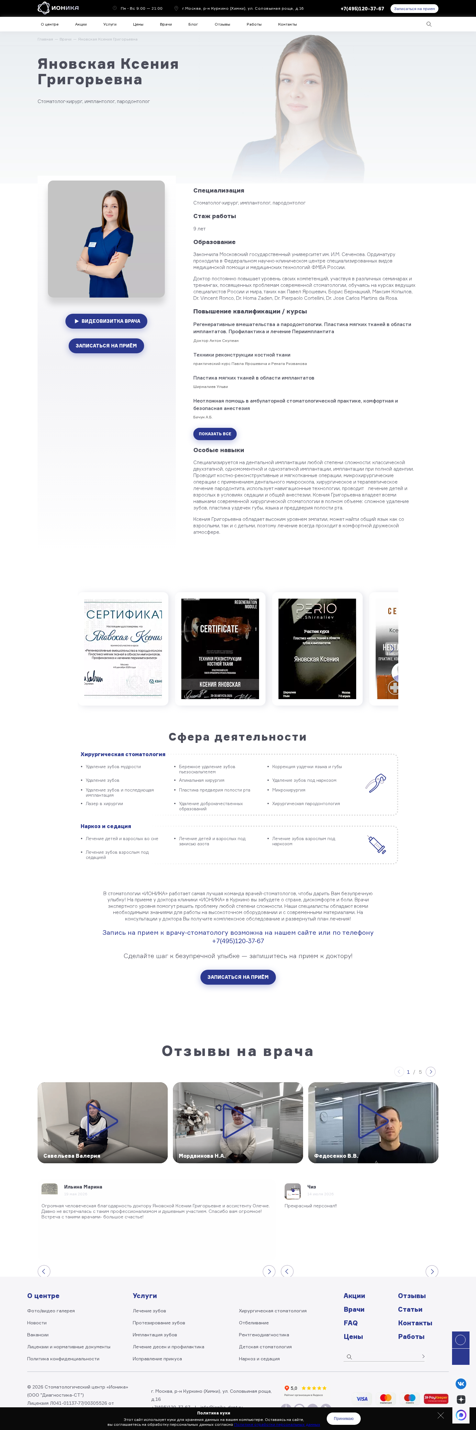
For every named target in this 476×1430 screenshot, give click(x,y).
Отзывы (222, 24)
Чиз (311, 1187)
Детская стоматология (265, 1346)
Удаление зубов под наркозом (304, 780)
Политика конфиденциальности (63, 1358)
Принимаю (344, 1418)
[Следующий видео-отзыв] (430, 1072)
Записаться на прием (414, 8)
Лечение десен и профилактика (168, 1346)
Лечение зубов (149, 1310)
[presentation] (391, 648)
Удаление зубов (102, 780)
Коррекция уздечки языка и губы (307, 766)
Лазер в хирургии (104, 803)
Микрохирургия (288, 789)
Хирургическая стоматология (123, 754)
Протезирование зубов (159, 1322)
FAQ (351, 1323)
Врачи (66, 39)
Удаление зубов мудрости (113, 766)
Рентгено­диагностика (264, 1334)
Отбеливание (254, 1322)
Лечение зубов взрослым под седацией (117, 855)
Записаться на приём (106, 345)
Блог (193, 24)
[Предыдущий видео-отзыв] (399, 1072)
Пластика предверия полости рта (214, 789)
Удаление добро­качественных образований (211, 806)
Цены (138, 24)
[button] (440, 1415)
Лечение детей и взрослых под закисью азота (212, 841)
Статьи (410, 1309)
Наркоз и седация (106, 826)
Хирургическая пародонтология (306, 803)
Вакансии (38, 1334)
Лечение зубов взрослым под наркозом (303, 841)
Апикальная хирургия (201, 780)
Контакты (287, 24)
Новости (37, 1322)
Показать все (215, 433)
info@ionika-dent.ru (221, 1407)
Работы (254, 24)
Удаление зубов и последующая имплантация (120, 792)
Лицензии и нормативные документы (68, 1346)
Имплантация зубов (155, 1334)
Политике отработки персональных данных (277, 1424)
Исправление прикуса (157, 1358)
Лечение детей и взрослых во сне (122, 838)
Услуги (110, 24)
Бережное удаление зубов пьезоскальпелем (207, 769)
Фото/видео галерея (51, 1310)
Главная (45, 39)
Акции (81, 24)
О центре (50, 24)
